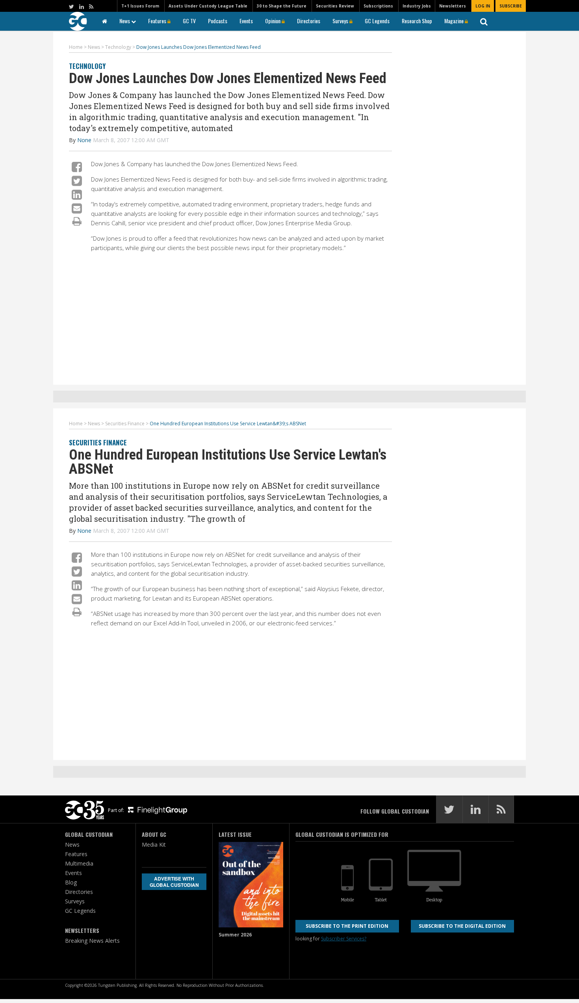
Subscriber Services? (343, 938)
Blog (71, 882)
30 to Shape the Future (281, 6)
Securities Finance (98, 442)
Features (157, 21)
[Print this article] (77, 221)
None (84, 140)
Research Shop (417, 21)
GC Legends (377, 21)
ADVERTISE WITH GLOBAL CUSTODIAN (174, 881)
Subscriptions (378, 6)
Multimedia (79, 863)
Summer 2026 (235, 934)
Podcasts (217, 21)
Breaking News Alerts (92, 940)
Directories (308, 21)
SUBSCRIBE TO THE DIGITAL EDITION (462, 926)
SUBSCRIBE (510, 6)
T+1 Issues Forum (140, 6)
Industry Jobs (417, 6)
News (125, 21)
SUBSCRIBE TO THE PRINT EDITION (347, 926)
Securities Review (335, 6)
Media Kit (154, 844)
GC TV (189, 21)
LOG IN (482, 6)
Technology (87, 66)
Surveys (340, 21)
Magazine (454, 21)
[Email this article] (77, 208)
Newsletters (452, 6)
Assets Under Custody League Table (208, 6)
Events (246, 21)
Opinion (273, 21)
